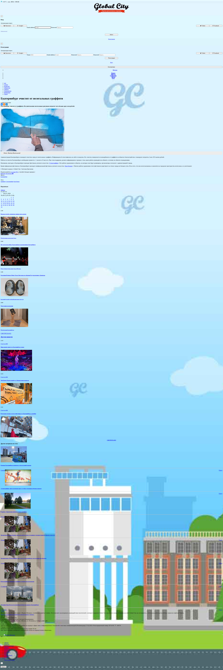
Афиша (3, 190)
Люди (113, 77)
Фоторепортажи (9, 646)
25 (4, 205)
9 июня (3, 470)
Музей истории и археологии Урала (8, 238)
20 (7, 203)
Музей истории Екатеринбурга (7, 330)
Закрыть (3, 666)
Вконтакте (8, 25)
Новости (6, 644)
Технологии (7, 91)
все (5, 83)
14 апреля (3, 610)
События (113, 76)
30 (13, 205)
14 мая (3, 563)
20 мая (3, 517)
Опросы (6, 657)
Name (28, 55)
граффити (3, 181)
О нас (2, 611)
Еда (113, 78)
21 (9, 203)
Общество (7, 88)
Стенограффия (53, 163)
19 (5, 203)
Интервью (7, 652)
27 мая (3, 493)
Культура (6, 86)
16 (13, 201)
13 (7, 201)
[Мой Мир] (7, 104)
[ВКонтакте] (2, 104)
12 (5, 201)
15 (11, 201)
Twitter (203, 25)
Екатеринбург (111, 67)
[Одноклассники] (4, 104)
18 (4, 203)
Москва (115, 70)
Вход (111, 62)
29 (11, 205)
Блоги (6, 653)
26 (5, 205)
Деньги (6, 89)
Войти (111, 34)
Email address (30, 27)
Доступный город (9, 659)
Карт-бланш (16, 181)
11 (3, 201)
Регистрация (111, 39)
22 (11, 203)
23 (13, 203)
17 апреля (3, 586)
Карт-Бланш (68, 166)
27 (7, 205)
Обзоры (6, 647)
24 (1, 205)
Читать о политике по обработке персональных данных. (17, 614)
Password (54, 27)
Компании (7, 92)
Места (113, 74)
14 (9, 201)
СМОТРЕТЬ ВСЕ (6, 333)
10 (1, 201)
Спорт (6, 84)
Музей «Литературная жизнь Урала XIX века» (11, 268)
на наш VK (14, 172)
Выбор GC (7, 649)
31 (1, 207)
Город (113, 73)
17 (1, 203)
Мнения (6, 650)
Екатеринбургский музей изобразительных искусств (12, 299)
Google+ (21, 25)
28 (9, 205)
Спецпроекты (8, 655)
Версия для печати (6, 173)
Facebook (216, 25)
